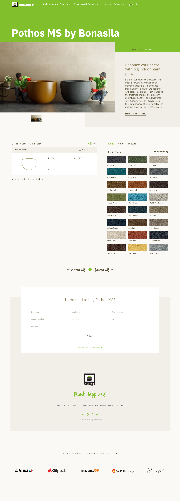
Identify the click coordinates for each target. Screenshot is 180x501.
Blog (91, 405)
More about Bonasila (112, 4)
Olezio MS (78, 269)
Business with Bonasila (85, 4)
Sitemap (120, 405)
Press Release (100, 405)
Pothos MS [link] (148, 49)
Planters (67, 405)
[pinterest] (92, 414)
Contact (111, 405)
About (59, 405)
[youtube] (97, 414)
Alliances (76, 405)
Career (84, 405)
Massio (140, 49)
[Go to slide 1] (36, 118)
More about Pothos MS (135, 114)
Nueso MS (102, 269)
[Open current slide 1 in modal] (110, 108)
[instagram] (87, 414)
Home (134, 49)
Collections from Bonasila (55, 4)
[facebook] (82, 414)
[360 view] (131, 4)
